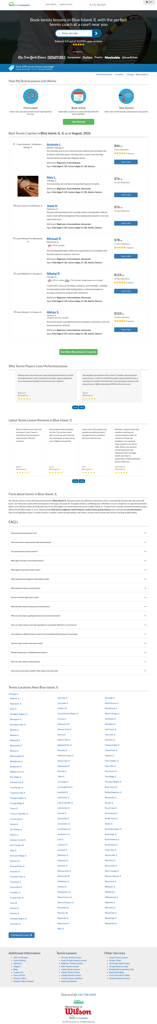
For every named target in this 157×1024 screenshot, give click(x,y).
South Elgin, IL (111, 834)
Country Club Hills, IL (19, 814)
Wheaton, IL (110, 887)
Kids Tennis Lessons (70, 966)
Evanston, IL (15, 871)
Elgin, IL (13, 850)
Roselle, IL (109, 803)
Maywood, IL (63, 860)
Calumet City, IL (16, 782)
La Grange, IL (63, 782)
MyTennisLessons (104, 74)
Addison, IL (15, 698)
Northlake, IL (110, 724)
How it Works (51, 4)
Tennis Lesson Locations (71, 978)
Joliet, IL (61, 776)
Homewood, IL (64, 766)
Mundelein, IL (63, 907)
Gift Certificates (20, 957)
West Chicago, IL (112, 871)
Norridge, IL (110, 698)
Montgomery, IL (64, 892)
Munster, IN (63, 913)
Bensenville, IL (16, 745)
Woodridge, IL (111, 918)
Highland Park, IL (65, 745)
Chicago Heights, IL (18, 798)
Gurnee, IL (62, 719)
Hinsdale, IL (62, 750)
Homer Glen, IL (64, 761)
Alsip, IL (13, 709)
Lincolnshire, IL (64, 824)
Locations (119, 74)
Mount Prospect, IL (66, 902)
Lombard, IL (62, 850)
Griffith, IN (62, 708)
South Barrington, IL (113, 829)
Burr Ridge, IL (15, 777)
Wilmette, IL (110, 902)
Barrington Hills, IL (18, 724)
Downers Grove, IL (18, 840)
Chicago (130, 74)
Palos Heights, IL (112, 761)
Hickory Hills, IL (64, 740)
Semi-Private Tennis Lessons (73, 960)
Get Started (78, 121)
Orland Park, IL (111, 750)
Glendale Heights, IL (18, 918)
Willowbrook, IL (111, 897)
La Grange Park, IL (65, 787)
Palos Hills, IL (110, 766)
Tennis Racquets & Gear (119, 978)
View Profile (126, 162)
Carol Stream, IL (16, 787)
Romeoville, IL (111, 797)
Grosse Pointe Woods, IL (68, 713)
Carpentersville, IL (17, 793)
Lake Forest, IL (64, 797)
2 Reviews (130, 321)
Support (17, 966)
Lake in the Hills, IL (65, 803)
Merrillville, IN (64, 876)
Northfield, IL (110, 719)
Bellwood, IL (15, 740)
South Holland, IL (112, 839)
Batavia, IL (14, 735)
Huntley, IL (62, 771)
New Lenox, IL (63, 923)
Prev (75, 407)
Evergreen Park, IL (17, 877)
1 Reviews (130, 153)
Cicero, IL (14, 808)
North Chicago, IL (112, 713)
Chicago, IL (14, 694)
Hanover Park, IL (65, 729)
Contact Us (18, 972)
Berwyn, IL (14, 751)
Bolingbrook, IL (16, 761)
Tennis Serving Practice (119, 963)
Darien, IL (14, 824)
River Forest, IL (111, 787)
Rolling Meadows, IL (113, 792)
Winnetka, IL (110, 907)
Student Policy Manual (23, 981)
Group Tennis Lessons (118, 966)
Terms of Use (19, 975)
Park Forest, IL (111, 771)
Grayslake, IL (63, 703)
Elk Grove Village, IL (18, 856)
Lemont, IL (62, 813)
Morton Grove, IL (65, 897)
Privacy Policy (19, 978)
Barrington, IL (16, 719)
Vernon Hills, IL (111, 855)
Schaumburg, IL (111, 813)
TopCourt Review (69, 981)
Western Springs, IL (113, 876)
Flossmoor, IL (15, 882)
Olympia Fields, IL (112, 745)
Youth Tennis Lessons (70, 969)
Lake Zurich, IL (64, 808)
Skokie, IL (109, 824)
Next (82, 407)
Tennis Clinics (115, 960)
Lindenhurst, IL (64, 834)
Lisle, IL (61, 839)
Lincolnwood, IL (64, 829)
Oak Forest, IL (111, 729)
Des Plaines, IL (16, 829)
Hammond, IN (63, 724)
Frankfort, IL (15, 892)
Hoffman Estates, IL (66, 755)
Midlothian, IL (63, 881)
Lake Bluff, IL (63, 792)
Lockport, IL (62, 845)
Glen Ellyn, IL (15, 924)
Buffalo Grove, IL (17, 772)
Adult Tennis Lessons (70, 972)
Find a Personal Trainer (119, 975)
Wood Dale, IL (111, 913)
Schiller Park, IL (111, 818)
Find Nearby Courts (20, 935)
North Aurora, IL (112, 703)
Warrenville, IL (111, 866)
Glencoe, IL (14, 913)
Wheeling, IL (110, 892)
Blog (15, 969)
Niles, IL (61, 929)
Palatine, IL (109, 755)
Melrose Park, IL (64, 871)
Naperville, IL (63, 918)
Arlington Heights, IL (18, 714)
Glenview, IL (63, 698)
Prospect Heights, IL (113, 782)
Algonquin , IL (16, 704)
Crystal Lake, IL (16, 819)
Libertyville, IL (63, 818)
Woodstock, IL (111, 923)
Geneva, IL (14, 908)
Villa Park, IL (110, 860)
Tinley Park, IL (111, 850)
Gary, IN (13, 903)
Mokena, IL (62, 887)
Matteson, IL (63, 855)
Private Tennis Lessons (71, 957)
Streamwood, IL (111, 845)
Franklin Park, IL (17, 898)
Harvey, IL (62, 735)
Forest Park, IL (16, 887)
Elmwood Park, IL (17, 866)
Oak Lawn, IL (110, 735)
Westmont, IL (110, 881)
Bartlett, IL (14, 730)
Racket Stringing (116, 972)
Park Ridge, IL (110, 776)
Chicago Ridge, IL (17, 803)
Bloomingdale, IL (17, 756)
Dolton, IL (14, 835)
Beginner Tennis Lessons (72, 963)
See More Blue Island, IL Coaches (78, 351)
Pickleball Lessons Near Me (121, 969)
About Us (17, 963)
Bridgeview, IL (16, 766)
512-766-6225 (87, 994)
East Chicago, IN (17, 845)
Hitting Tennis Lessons (71, 975)
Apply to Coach (66, 4)
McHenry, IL (63, 866)
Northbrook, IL (111, 708)
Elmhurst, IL (15, 861)
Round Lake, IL (111, 808)
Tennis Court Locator (118, 957)
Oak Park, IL (110, 740)
